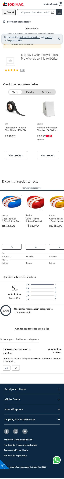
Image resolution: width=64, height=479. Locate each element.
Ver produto (16, 155)
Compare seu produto (32, 188)
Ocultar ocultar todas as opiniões (32, 328)
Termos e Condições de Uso (18, 439)
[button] (40, 12)
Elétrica (30, 92)
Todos (15, 92)
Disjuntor (47, 92)
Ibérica (26, 54)
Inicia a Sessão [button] (50, 3)
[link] (16, 128)
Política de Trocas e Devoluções (20, 444)
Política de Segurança (15, 455)
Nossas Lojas (32, 28)
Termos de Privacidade (16, 450)
